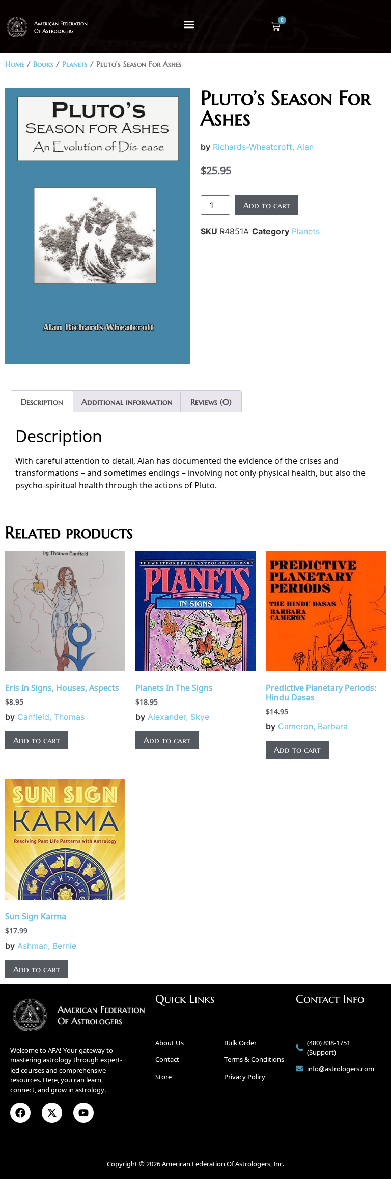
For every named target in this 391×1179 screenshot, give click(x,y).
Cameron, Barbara (313, 726)
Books (43, 64)
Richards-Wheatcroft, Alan (263, 147)
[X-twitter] (52, 1113)
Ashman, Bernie (46, 946)
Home (14, 64)
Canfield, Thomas (51, 717)
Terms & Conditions (254, 1059)
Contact (167, 1059)
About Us (169, 1042)
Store (163, 1076)
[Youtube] (83, 1113)
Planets (75, 64)
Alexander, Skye (178, 717)
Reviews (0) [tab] (211, 402)
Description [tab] (42, 402)
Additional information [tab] (127, 402)
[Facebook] (20, 1113)
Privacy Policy (244, 1076)
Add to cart (266, 205)
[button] (189, 24)
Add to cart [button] (36, 740)
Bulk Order (240, 1042)
